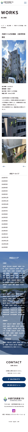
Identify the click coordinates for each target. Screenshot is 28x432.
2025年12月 (5, 197)
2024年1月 (5, 234)
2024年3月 (5, 231)
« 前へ (3, 166)
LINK (18, 421)
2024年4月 (5, 227)
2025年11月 (5, 201)
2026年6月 (5, 181)
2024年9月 (5, 221)
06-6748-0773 (14, 379)
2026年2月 (5, 194)
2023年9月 (5, 247)
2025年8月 (5, 207)
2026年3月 (5, 191)
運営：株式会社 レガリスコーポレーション (12, 414)
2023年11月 (5, 241)
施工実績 (9, 25)
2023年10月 (5, 244)
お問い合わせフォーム (14, 385)
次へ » (24, 166)
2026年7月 (5, 178)
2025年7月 (5, 211)
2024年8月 (5, 224)
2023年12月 (5, 237)
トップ (2, 25)
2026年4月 (5, 187)
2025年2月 (5, 217)
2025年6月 (5, 214)
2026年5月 (5, 184)
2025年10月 (5, 204)
